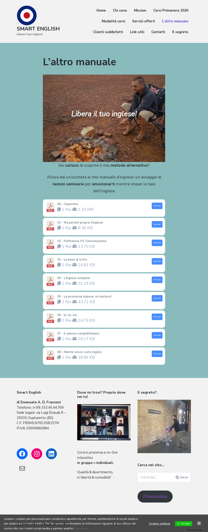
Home (101, 10)
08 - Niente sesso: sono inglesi (79, 352)
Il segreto (180, 32)
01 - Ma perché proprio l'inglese (80, 222)
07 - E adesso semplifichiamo (78, 333)
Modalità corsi (113, 21)
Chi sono (120, 10)
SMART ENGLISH (38, 28)
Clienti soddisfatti (108, 32)
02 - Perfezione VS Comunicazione (81, 241)
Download (157, 206)
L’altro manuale (175, 21)
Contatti (158, 32)
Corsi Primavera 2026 (170, 10)
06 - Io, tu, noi (67, 315)
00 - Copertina (67, 204)
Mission (140, 10)
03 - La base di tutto (72, 259)
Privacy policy (155, 496)
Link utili (137, 32)
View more (82, 528)
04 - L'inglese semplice (73, 278)
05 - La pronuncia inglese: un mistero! (84, 296)
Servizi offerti (143, 21)
